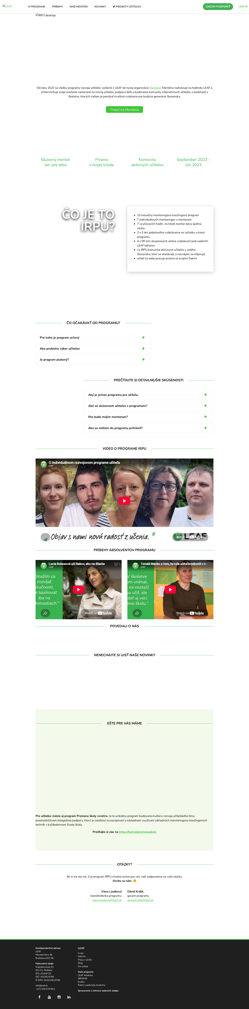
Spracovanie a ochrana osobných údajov (98, 990)
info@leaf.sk (42, 985)
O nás (81, 953)
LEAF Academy (85, 975)
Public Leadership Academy (91, 985)
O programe (36, 6)
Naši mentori (79, 6)
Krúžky (81, 981)
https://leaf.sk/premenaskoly (137, 832)
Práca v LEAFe (85, 959)
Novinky (100, 6)
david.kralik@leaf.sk (140, 900)
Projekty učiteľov (128, 6)
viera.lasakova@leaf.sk (107, 900)
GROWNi (82, 978)
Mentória (155, 88)
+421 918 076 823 (45, 989)
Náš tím (82, 956)
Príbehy (57, 6)
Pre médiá (83, 966)
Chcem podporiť (218, 6)
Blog (80, 963)
